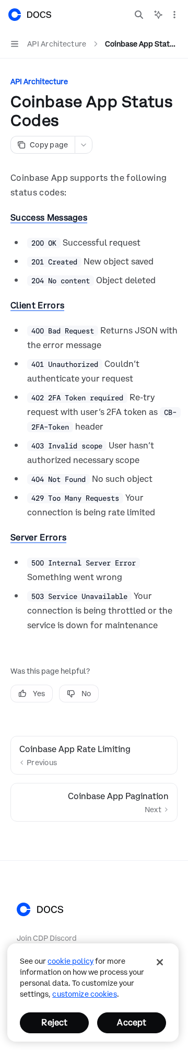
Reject (54, 1022)
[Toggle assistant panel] (158, 14)
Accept (131, 1022)
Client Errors (37, 305)
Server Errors (38, 537)
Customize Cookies (84, 994)
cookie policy (70, 961)
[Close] (160, 962)
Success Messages (48, 217)
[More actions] (174, 14)
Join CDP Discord (47, 938)
